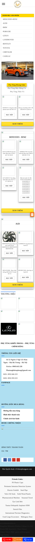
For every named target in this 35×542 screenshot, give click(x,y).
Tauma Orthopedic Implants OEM (17, 505)
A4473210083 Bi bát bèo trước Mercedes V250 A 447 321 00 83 (9, 153)
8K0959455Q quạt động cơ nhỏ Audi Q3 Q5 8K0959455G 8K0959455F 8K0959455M (9, 246)
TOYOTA (6, 48)
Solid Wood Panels (24, 494)
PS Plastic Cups (17, 482)
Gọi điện (8, 539)
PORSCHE (7, 31)
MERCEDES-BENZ (10, 19)
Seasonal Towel (27, 498)
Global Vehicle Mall (7, 532)
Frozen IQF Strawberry (8, 529)
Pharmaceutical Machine (11, 498)
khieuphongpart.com (24, 469)
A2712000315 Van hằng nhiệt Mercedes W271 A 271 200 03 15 (9, 179)
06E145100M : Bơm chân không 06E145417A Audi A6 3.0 (9, 272)
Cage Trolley (4, 535)
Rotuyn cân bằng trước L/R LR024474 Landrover (26, 108)
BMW (5, 27)
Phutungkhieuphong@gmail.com (18, 370)
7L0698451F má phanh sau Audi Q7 (25, 244)
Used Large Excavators (11, 517)
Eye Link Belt (17, 502)
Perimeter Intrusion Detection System (17, 486)
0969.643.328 (17, 366)
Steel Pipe (24, 490)
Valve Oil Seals (9, 494)
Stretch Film (17, 509)
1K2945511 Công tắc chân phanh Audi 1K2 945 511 (9, 108)
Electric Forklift (13, 490)
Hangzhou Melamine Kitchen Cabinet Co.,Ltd (16, 526)
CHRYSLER (7, 52)
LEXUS (5, 36)
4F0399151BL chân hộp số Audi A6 (25, 271)
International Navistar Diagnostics (17, 513)
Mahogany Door (26, 517)
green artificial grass (22, 532)
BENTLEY (7, 44)
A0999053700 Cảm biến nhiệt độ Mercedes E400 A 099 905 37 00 (26, 153)
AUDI (5, 23)
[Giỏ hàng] (33, 3)
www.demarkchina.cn (7, 523)
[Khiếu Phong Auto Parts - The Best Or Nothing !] (17, 4)
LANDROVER (8, 40)
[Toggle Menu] (3, 4)
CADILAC (7, 56)
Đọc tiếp (9, 115)
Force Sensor (22, 529)
